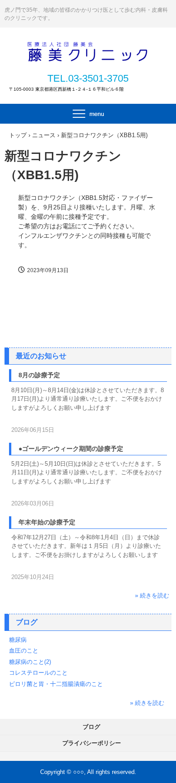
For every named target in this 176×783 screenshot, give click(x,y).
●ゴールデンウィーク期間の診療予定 (71, 448)
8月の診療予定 (39, 375)
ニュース (44, 135)
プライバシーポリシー (91, 743)
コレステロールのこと (38, 672)
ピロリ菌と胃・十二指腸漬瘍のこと (56, 684)
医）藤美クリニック (88, 50)
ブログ (26, 622)
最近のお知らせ (41, 356)
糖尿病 (18, 639)
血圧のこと (23, 650)
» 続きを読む (152, 595)
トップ (18, 135)
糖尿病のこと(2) (30, 661)
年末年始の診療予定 (47, 522)
